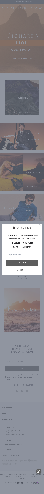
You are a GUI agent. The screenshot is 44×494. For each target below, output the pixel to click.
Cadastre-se (22, 263)
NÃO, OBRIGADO (22, 270)
